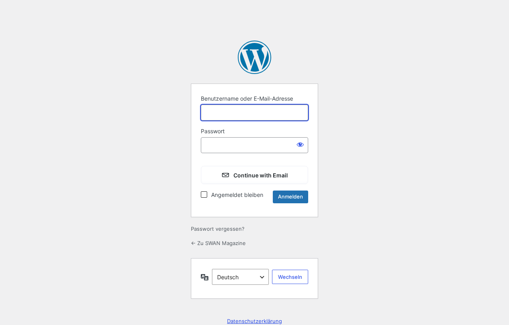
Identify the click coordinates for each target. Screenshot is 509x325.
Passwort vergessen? (218, 229)
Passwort (213, 131)
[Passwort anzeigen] (300, 144)
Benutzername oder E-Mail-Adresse (247, 98)
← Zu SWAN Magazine (218, 243)
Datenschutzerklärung (254, 321)
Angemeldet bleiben (237, 194)
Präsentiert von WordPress (254, 57)
